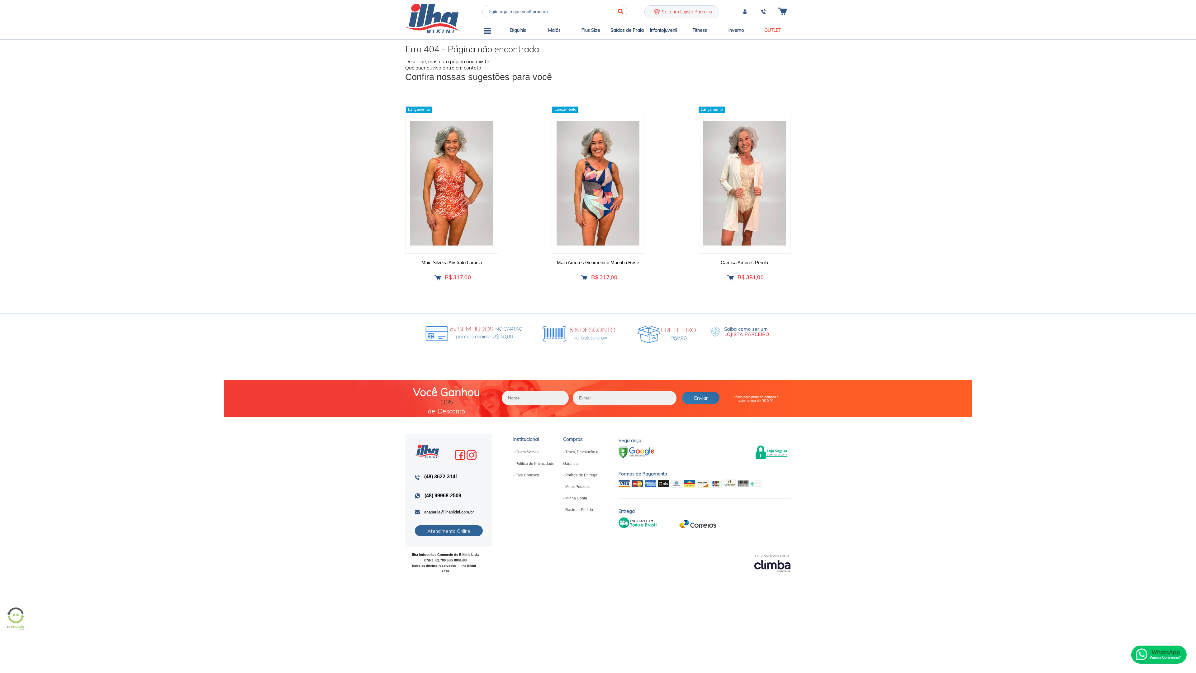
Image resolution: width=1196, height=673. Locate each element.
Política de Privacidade (534, 463)
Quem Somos (527, 452)
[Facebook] (460, 455)
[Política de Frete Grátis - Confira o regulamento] (547, 332)
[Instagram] (472, 455)
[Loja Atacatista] (740, 332)
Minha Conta (576, 498)
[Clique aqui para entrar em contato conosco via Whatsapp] (1159, 655)
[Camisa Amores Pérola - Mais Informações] (744, 183)
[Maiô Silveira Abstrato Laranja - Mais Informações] (452, 183)
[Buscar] (621, 11)
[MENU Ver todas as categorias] (487, 32)
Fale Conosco (527, 475)
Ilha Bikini (432, 18)
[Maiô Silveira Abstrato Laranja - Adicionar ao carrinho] (437, 277)
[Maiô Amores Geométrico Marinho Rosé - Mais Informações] (598, 183)
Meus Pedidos (577, 486)
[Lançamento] (419, 110)
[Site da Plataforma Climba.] (772, 563)
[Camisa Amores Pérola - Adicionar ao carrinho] (730, 277)
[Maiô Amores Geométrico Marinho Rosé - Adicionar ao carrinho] (584, 277)
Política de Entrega (581, 475)
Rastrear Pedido (579, 510)
